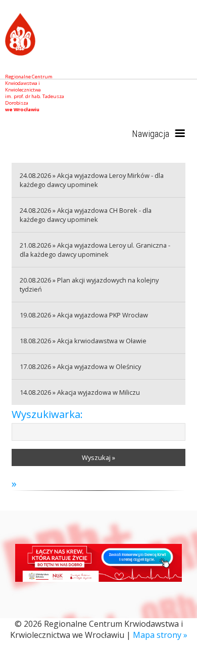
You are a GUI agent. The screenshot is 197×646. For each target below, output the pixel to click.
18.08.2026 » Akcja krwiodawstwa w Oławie (83, 340)
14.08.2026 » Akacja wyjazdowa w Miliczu (80, 392)
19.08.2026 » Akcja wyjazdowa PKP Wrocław (84, 314)
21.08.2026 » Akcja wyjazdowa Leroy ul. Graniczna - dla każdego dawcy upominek (95, 250)
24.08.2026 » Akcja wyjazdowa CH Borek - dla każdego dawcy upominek (86, 215)
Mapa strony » (160, 634)
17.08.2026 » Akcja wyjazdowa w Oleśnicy (80, 366)
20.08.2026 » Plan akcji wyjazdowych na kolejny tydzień (89, 284)
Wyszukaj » (98, 457)
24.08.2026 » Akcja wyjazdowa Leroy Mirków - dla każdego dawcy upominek (92, 180)
